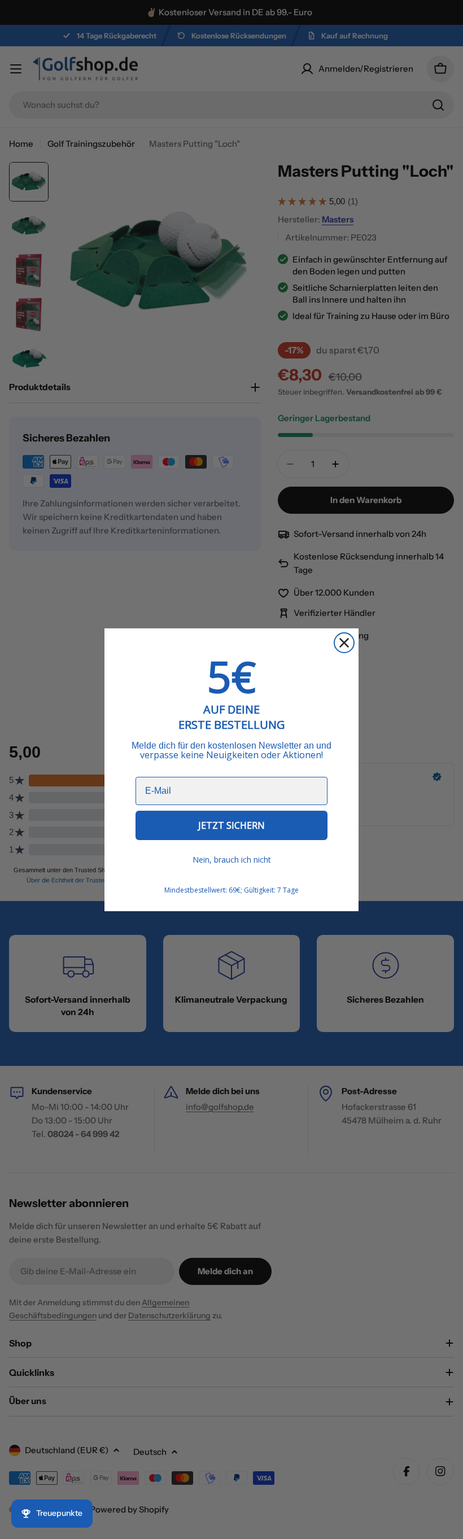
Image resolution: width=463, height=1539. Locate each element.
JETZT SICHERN (231, 825)
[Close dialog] (344, 643)
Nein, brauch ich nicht (232, 859)
